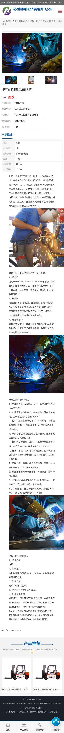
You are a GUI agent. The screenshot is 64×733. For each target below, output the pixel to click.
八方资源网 (23, 712)
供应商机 (23, 21)
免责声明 (33, 712)
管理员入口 (43, 712)
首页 (14, 21)
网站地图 (53, 712)
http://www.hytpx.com (11, 630)
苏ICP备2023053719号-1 (30, 704)
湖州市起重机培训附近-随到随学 (48, 690)
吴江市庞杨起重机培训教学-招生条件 (19, 690)
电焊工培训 (35, 21)
